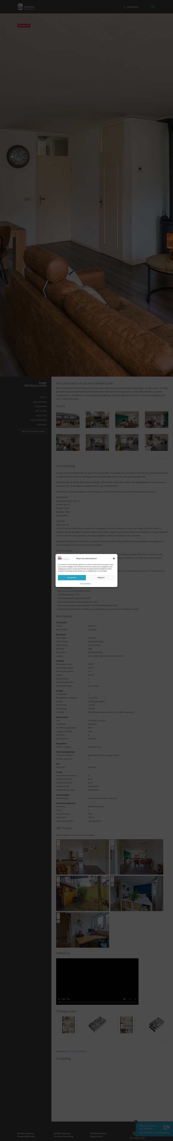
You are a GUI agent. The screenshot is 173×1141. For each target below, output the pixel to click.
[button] (114, 558)
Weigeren (101, 577)
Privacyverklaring (85, 583)
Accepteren (72, 577)
